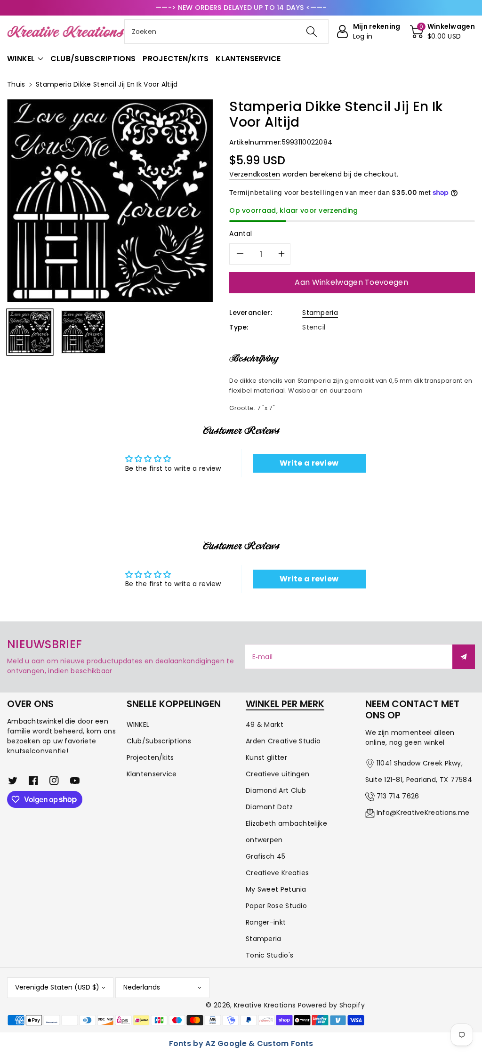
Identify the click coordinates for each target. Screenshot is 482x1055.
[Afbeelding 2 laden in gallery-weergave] (83, 332)
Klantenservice (152, 774)
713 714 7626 (398, 796)
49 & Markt (264, 724)
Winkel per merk (285, 703)
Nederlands (141, 987)
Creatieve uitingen (277, 774)
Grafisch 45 (265, 856)
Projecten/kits (150, 757)
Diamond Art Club (276, 790)
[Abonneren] (463, 656)
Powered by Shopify (331, 1005)
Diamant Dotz (269, 807)
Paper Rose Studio (276, 905)
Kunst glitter (266, 757)
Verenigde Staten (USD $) (57, 987)
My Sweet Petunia (276, 889)
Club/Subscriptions (159, 741)
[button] (442, 31)
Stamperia (320, 312)
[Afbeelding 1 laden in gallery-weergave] (30, 332)
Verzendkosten (254, 174)
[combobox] (227, 31)
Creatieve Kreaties (277, 873)
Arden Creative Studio (283, 741)
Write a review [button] (309, 463)
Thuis (16, 84)
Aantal (240, 233)
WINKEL (138, 724)
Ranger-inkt (266, 922)
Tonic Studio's (269, 955)
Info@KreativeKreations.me (423, 812)
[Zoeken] (311, 31)
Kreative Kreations (265, 1005)
